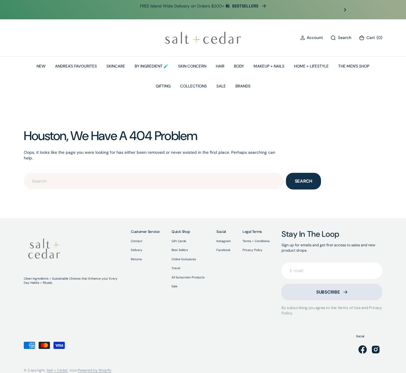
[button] (311, 38)
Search (303, 181)
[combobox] (154, 181)
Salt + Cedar (57, 370)
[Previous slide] (60, 9)
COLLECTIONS (193, 86)
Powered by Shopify (94, 370)
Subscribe (328, 292)
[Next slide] (345, 9)
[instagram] (375, 349)
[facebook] (362, 349)
